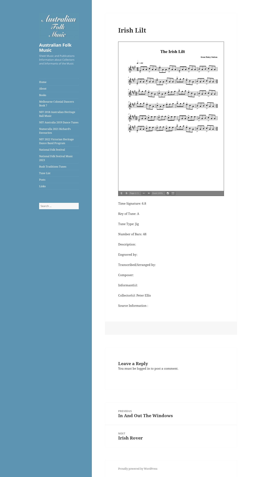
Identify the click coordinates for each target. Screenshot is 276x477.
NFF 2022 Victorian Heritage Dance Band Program (56, 141)
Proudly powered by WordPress (137, 468)
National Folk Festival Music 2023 (56, 158)
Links (42, 186)
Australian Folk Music (55, 47)
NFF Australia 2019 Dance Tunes (58, 122)
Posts (42, 179)
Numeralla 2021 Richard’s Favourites (55, 131)
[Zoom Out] (143, 193)
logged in (143, 368)
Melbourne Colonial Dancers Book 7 (56, 103)
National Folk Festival (52, 149)
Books (42, 95)
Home (42, 82)
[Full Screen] (173, 193)
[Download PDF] (167, 193)
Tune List (44, 173)
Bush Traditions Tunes (52, 166)
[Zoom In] (148, 193)
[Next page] (126, 193)
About (42, 88)
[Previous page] (121, 193)
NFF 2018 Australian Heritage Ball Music (57, 114)
